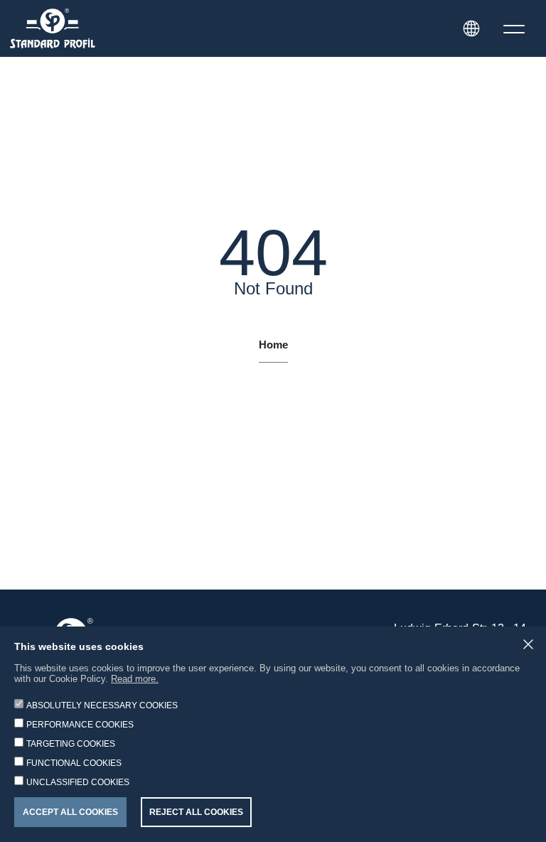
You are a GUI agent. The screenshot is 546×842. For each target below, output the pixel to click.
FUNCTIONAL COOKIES (74, 763)
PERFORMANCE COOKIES (80, 725)
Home (273, 345)
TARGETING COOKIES (70, 744)
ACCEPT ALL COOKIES (70, 812)
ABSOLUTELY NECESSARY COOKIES (102, 705)
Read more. (135, 678)
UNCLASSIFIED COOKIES (77, 782)
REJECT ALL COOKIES (196, 812)
